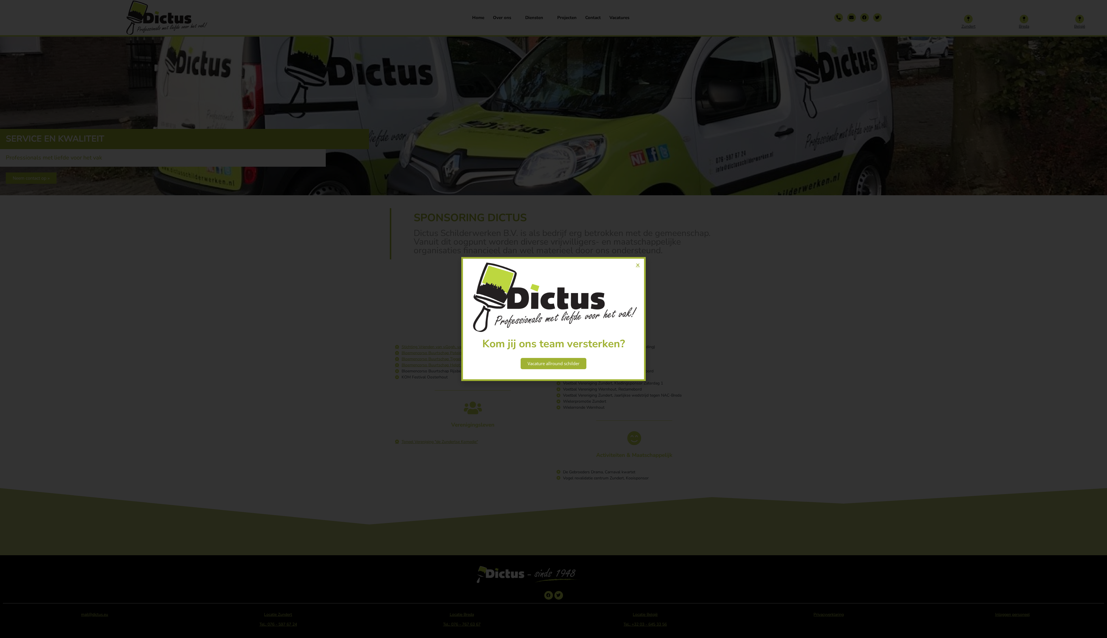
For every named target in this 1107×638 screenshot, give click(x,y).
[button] (638, 265)
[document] (553, 319)
